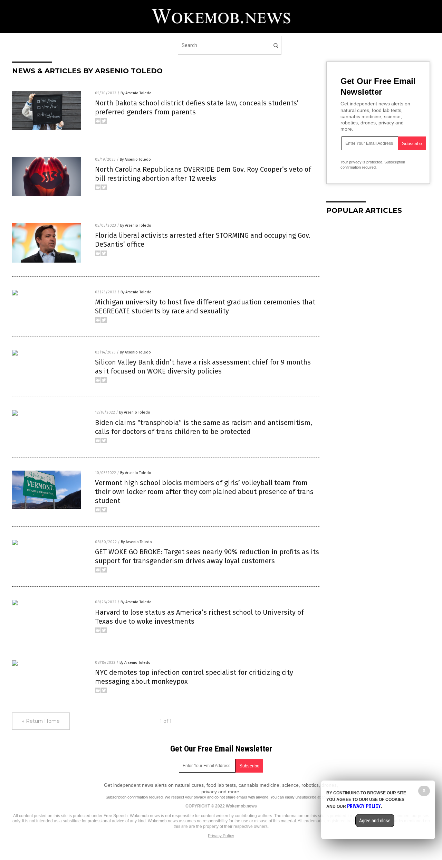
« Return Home (41, 721)
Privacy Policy (221, 835)
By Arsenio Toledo (136, 93)
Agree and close (375, 820)
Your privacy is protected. (361, 162)
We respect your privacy (185, 797)
